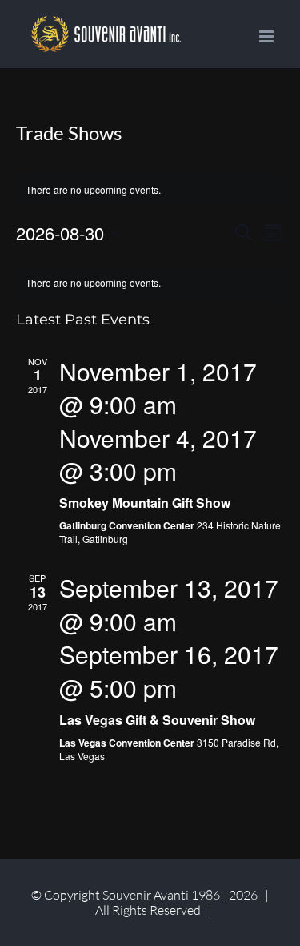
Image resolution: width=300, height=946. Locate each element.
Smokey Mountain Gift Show (144, 502)
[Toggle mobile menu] (267, 36)
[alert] (150, 283)
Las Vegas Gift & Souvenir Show (157, 720)
